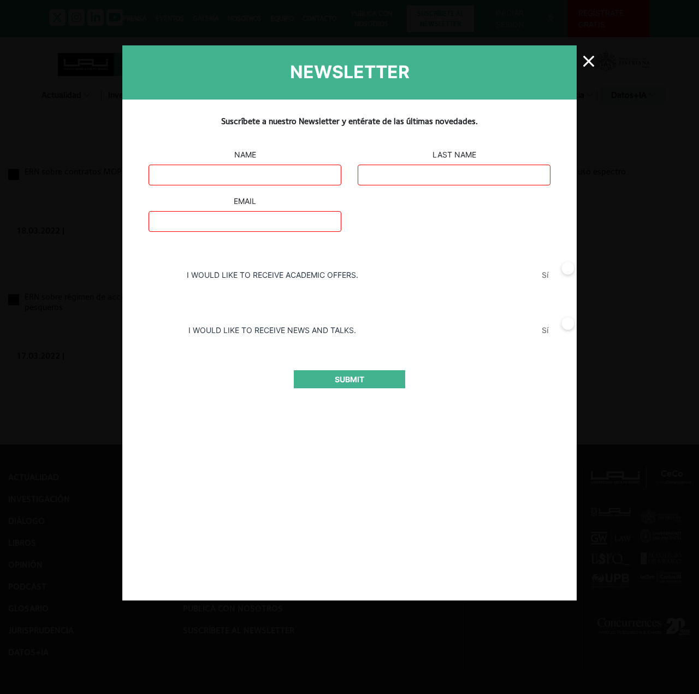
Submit (349, 379)
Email (245, 201)
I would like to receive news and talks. (272, 330)
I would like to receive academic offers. (272, 274)
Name (245, 154)
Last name (454, 154)
